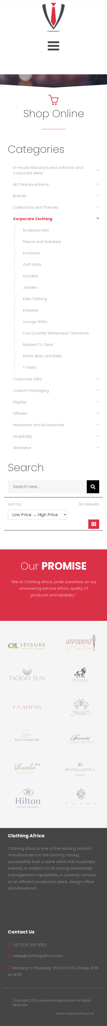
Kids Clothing (33, 298)
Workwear (22, 447)
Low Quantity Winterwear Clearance (54, 333)
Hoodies (29, 276)
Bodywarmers (34, 230)
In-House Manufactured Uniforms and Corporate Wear (48, 170)
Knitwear (29, 310)
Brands (19, 196)
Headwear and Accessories (38, 425)
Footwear (30, 253)
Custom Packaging (31, 390)
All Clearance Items (31, 184)
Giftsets (20, 413)
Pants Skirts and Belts (41, 356)
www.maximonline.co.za (75, 1013)
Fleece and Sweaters (40, 241)
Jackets (28, 287)
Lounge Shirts (34, 321)
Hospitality (22, 436)
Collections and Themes (35, 207)
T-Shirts (28, 367)
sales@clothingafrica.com (37, 955)
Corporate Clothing (32, 218)
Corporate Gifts (27, 379)
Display (19, 402)
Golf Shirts (30, 264)
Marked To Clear (36, 344)
